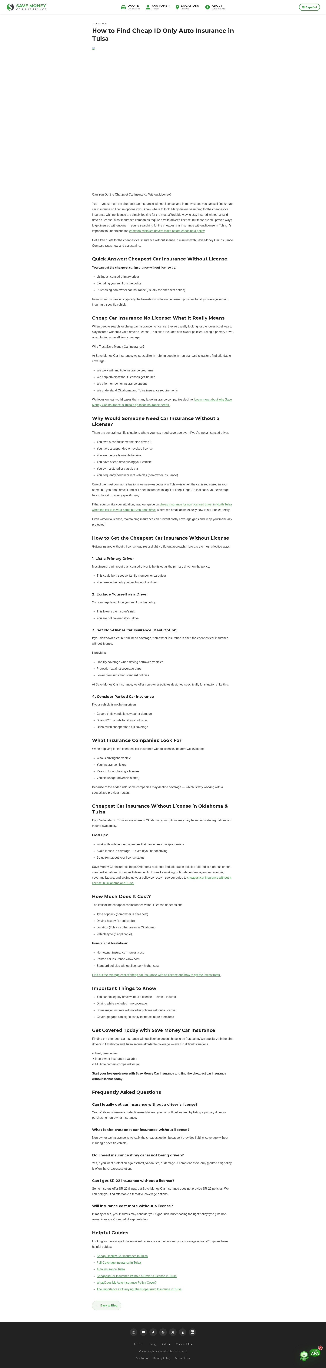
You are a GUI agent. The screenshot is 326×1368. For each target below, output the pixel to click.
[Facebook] (163, 1332)
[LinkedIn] (192, 1332)
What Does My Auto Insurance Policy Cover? (127, 1282)
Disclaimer (142, 1358)
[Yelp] (182, 1332)
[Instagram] (133, 1332)
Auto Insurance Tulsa (111, 1269)
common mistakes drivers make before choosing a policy (167, 231)
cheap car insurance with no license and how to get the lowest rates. (175, 975)
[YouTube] (143, 1332)
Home (138, 1344)
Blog (152, 1344)
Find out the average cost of (111, 975)
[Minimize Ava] (320, 1348)
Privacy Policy (161, 1358)
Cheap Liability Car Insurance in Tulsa (122, 1256)
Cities (166, 1344)
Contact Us (184, 1344)
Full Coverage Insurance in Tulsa (119, 1262)
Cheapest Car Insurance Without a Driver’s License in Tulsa (137, 1276)
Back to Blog (108, 1305)
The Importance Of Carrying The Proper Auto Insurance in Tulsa (139, 1289)
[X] (173, 1332)
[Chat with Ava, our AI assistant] (310, 1355)
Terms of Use (182, 1358)
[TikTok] (153, 1332)
